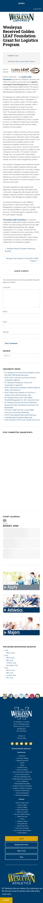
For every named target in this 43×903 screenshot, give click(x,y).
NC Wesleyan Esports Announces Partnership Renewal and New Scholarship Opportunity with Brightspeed (21, 405)
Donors (32, 61)
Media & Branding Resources (22, 779)
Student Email (22, 767)
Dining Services (22, 823)
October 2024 (11, 675)
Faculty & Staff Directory (22, 814)
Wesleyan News (22, 821)
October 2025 (11, 663)
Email (5, 322)
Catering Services (22, 826)
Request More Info (22, 760)
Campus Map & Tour (22, 803)
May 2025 (9, 660)
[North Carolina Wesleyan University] (21, 18)
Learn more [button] (6, 894)
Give (21, 857)
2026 (6, 650)
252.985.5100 (21, 728)
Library (22, 819)
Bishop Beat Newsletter (22, 783)
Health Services (22, 816)
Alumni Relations (22, 781)
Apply (21, 838)
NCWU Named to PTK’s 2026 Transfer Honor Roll (22, 420)
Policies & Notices (22, 770)
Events (22, 763)
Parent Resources (22, 809)
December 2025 (12, 665)
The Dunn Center (22, 812)
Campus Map (21, 738)
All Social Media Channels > (21, 748)
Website (6, 332)
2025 (6, 655)
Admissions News (13, 61)
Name (5, 311)
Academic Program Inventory (22, 788)
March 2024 (10, 670)
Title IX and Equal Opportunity (22, 772)
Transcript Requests (22, 793)
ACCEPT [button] (6, 900)
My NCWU (22, 756)
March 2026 (10, 653)
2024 (6, 668)
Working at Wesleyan (22, 795)
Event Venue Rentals (22, 828)
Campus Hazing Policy (22, 774)
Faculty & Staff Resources (22, 777)
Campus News (25, 61)
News (22, 765)
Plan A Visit (21, 851)
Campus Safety (22, 807)
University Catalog (22, 758)
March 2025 (10, 658)
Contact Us (21, 736)
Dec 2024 (9, 678)
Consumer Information (22, 790)
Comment (7, 287)
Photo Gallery (22, 833)
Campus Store (22, 805)
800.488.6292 (21, 731)
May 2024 (9, 673)
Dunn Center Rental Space (22, 830)
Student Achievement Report (22, 786)
